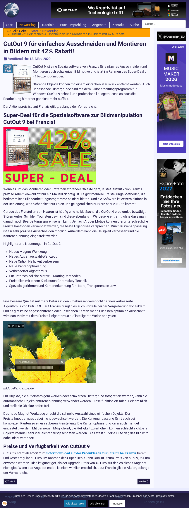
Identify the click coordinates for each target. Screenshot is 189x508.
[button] (4, 503)
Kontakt (118, 25)
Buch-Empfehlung (73, 25)
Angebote (99, 25)
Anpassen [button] (117, 503)
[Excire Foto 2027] (171, 213)
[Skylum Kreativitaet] (118, 10)
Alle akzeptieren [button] (75, 503)
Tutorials (48, 25)
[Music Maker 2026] (171, 98)
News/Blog (27, 25)
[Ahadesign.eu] (11, 9)
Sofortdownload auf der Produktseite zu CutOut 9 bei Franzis (91, 453)
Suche (134, 25)
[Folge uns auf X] (171, 36)
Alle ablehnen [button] (97, 503)
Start (9, 25)
